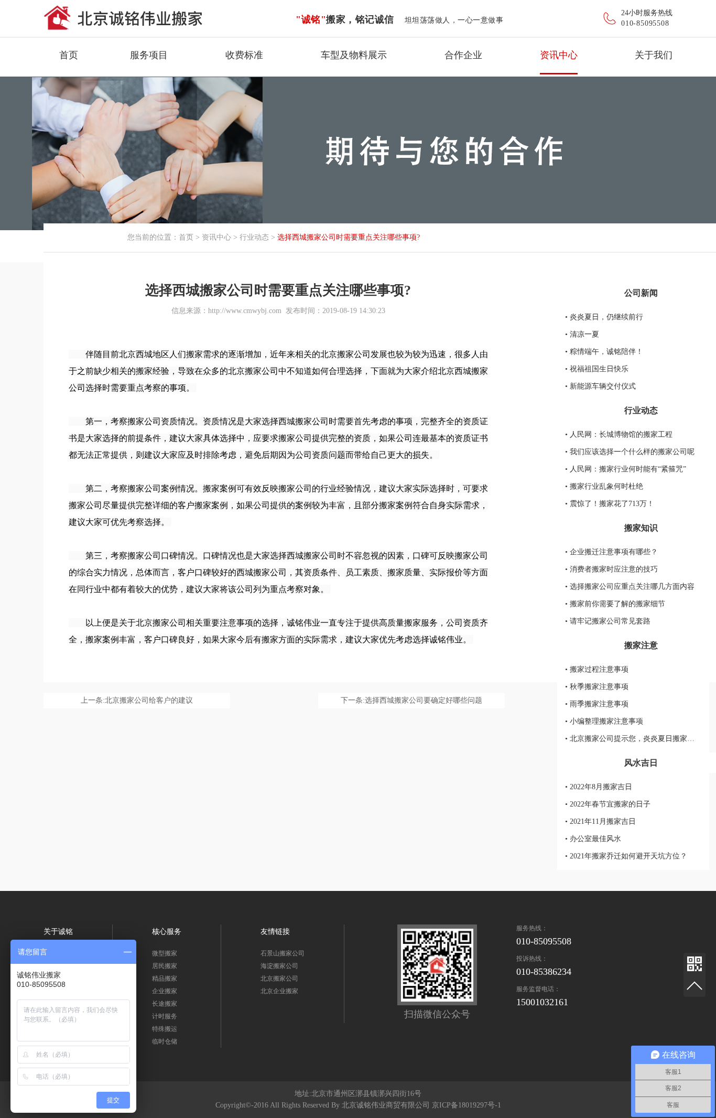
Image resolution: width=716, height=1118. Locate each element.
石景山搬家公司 (283, 953)
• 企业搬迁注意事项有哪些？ (611, 552)
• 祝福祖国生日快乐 (596, 369)
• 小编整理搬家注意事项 (604, 721)
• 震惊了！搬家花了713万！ (609, 504)
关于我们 (653, 55)
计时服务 (164, 1016)
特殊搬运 (164, 1029)
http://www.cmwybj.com (244, 311)
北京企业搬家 (279, 991)
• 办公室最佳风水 (593, 839)
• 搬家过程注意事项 (596, 669)
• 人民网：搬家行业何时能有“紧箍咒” (625, 469)
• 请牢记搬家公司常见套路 (607, 621)
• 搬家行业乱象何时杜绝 (604, 486)
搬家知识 (641, 527)
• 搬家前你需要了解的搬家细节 (615, 604)
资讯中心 (559, 55)
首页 (68, 55)
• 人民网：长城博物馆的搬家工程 (618, 434)
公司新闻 (641, 292)
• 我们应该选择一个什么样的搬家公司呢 (630, 452)
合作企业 (463, 55)
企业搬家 (164, 991)
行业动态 (254, 237)
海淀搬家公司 (279, 966)
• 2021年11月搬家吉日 (600, 821)
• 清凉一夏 (582, 334)
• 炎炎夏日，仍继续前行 (604, 317)
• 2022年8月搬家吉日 (598, 787)
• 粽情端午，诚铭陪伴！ (604, 352)
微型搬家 (164, 953)
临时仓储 (164, 1041)
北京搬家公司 (279, 978)
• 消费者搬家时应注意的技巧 (611, 569)
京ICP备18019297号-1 (466, 1105)
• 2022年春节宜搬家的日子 (607, 804)
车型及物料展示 (354, 55)
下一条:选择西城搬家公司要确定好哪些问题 (411, 700)
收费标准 (244, 55)
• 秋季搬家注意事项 (596, 687)
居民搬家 (164, 966)
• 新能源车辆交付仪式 (600, 386)
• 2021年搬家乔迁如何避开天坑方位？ (626, 856)
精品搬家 (164, 978)
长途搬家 (164, 1003)
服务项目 (149, 55)
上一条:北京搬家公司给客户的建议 (137, 700)
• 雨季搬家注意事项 (596, 704)
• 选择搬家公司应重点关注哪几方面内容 (630, 586)
